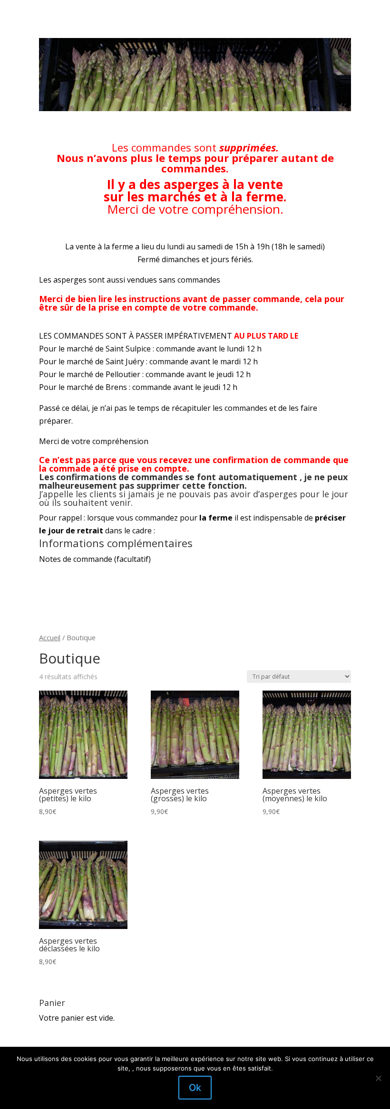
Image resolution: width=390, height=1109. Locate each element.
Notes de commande (95, 559)
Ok (195, 1087)
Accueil (49, 637)
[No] (378, 1078)
